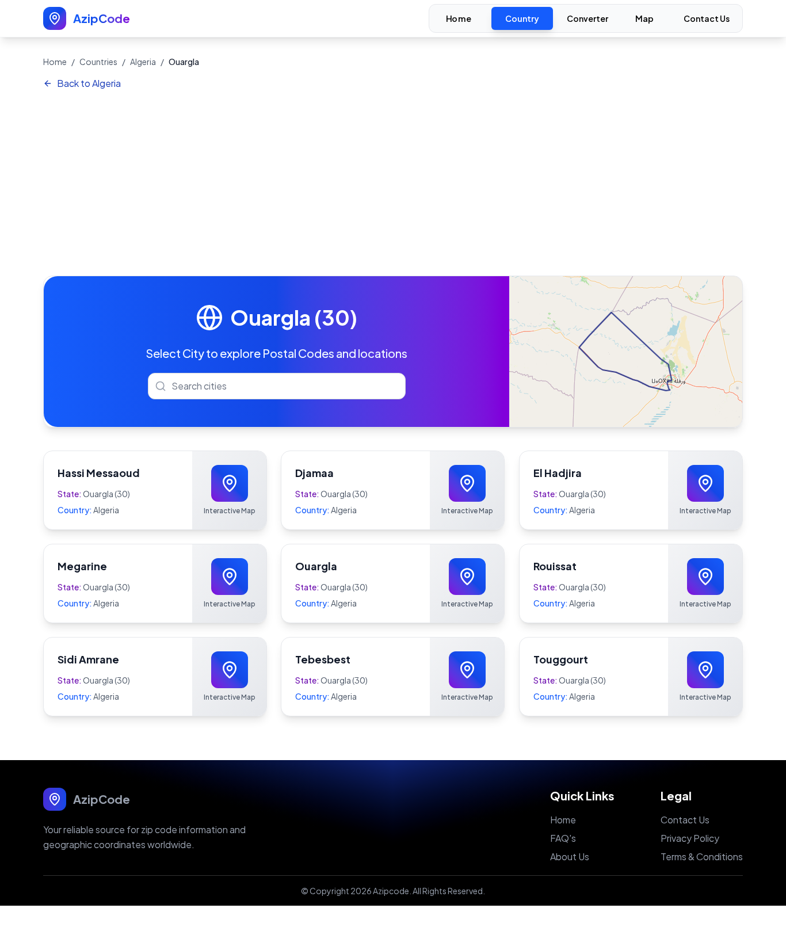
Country (522, 18)
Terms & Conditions (702, 856)
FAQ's (563, 838)
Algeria (143, 61)
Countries (98, 61)
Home (458, 18)
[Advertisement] (393, 183)
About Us (569, 856)
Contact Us (707, 18)
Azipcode (391, 891)
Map (644, 18)
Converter (587, 18)
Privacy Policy (690, 838)
